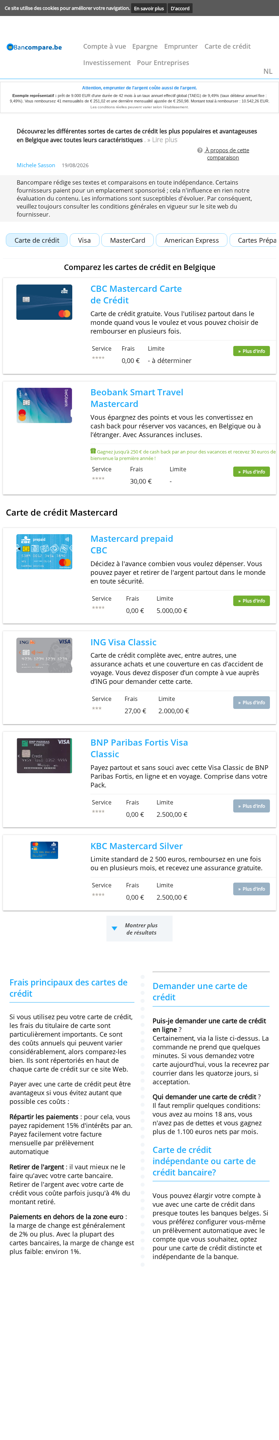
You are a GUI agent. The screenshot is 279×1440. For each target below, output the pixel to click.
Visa (84, 240)
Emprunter (181, 46)
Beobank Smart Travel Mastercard (136, 398)
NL (267, 71)
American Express (192, 240)
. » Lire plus (160, 139)
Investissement (107, 62)
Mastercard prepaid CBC (131, 544)
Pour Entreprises (163, 62)
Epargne (145, 46)
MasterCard (127, 240)
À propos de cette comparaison (227, 153)
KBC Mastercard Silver (136, 846)
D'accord (180, 8)
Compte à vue (104, 46)
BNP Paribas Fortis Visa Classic (139, 748)
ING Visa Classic (123, 642)
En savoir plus (149, 8)
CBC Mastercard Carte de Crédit (136, 294)
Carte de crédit (228, 46)
